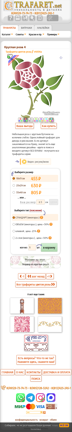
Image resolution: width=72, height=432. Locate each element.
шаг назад (38, 276)
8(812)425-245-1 (44, 13)
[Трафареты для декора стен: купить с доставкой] (24, 20)
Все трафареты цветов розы (33, 284)
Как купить (49, 126)
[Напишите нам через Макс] (51, 401)
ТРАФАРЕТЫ (9, 27)
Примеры (52, 34)
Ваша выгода (24, 126)
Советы (20, 34)
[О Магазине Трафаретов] (10, 20)
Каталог (6, 34)
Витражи (26, 27)
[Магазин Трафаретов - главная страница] (32, 10)
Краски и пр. (35, 34)
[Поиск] (32, 20)
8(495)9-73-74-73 (21, 13)
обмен (53, 419)
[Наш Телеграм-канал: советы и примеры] (30, 401)
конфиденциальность (26, 419)
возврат (44, 419)
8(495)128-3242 (39, 388)
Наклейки (43, 27)
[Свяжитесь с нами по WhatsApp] (20, 401)
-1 (23, 276)
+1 (48, 276)
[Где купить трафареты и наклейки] (17, 20)
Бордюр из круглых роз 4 (35, 264)
